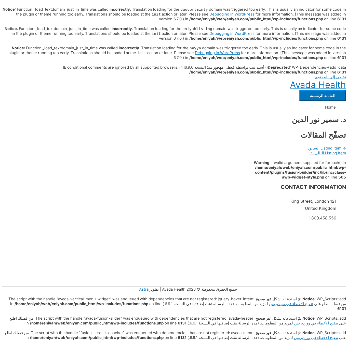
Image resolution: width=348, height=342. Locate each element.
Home (330, 107)
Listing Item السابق (327, 148)
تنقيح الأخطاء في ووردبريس (291, 303)
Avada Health (318, 84)
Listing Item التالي (328, 153)
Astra (144, 289)
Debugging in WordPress (232, 14)
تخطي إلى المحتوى (330, 77)
